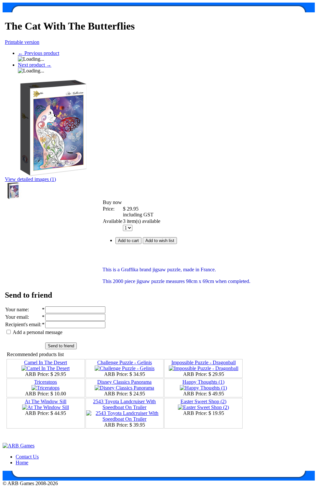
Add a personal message (37, 332)
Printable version (22, 42)
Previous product (38, 53)
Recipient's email (22, 324)
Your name (16, 309)
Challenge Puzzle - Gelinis (124, 362)
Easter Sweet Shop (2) (203, 401)
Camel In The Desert (45, 362)
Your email (16, 317)
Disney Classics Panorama (124, 382)
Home (22, 462)
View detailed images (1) (30, 179)
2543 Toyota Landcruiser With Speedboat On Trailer (124, 404)
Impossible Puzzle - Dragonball (203, 362)
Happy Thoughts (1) (203, 382)
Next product (34, 65)
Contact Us (27, 456)
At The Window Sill (45, 401)
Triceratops (45, 382)
